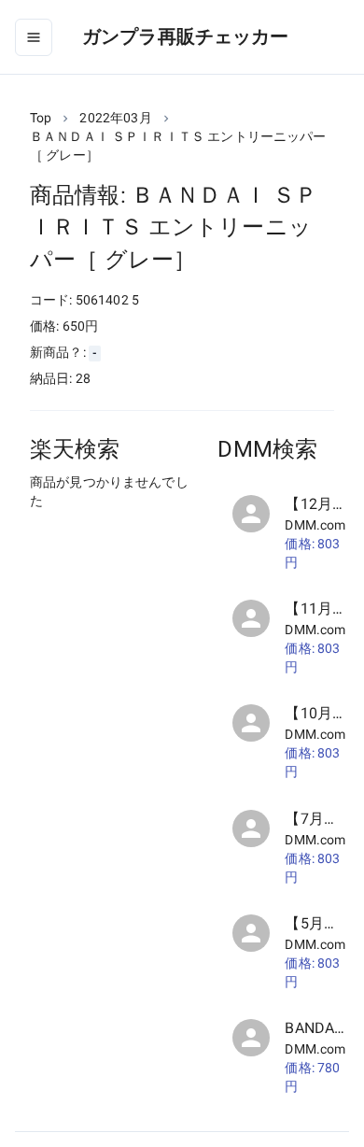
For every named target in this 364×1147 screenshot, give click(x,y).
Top (40, 117)
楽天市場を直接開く (112, 536)
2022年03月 (115, 117)
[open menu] (33, 37)
